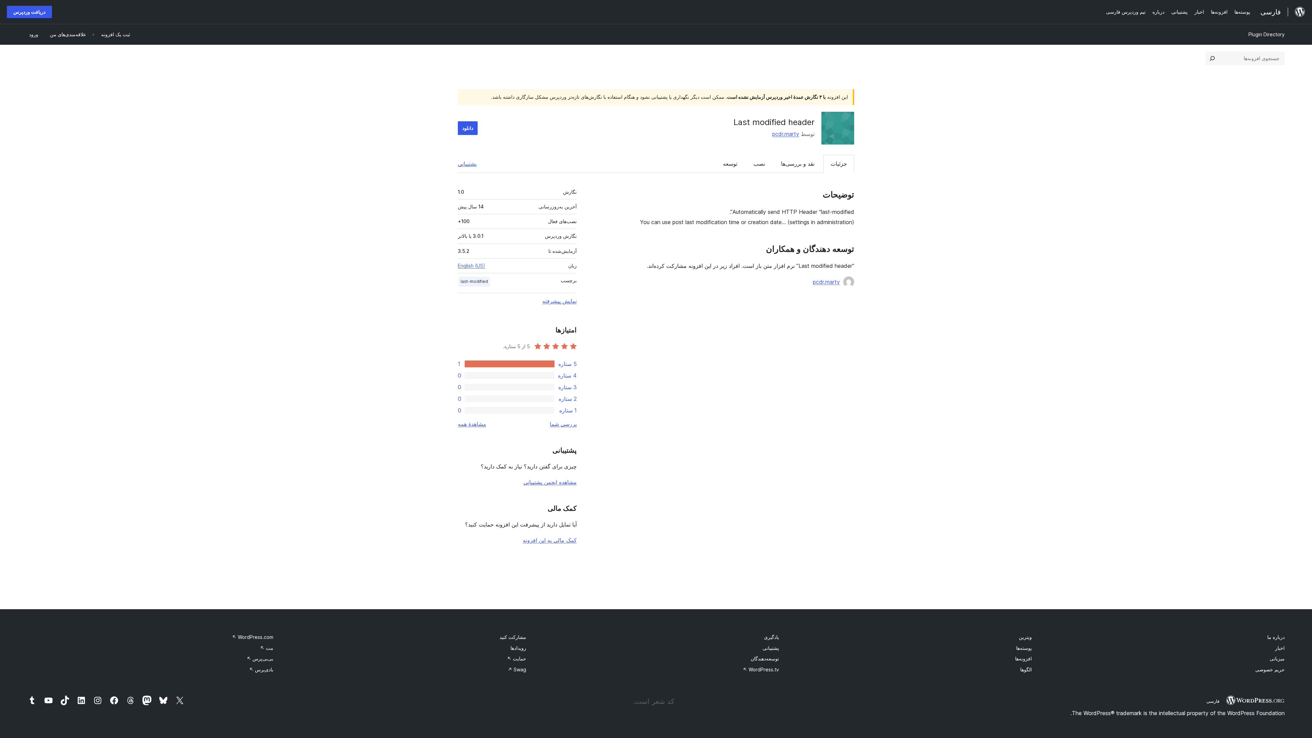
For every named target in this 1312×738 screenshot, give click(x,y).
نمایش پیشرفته (559, 301)
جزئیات (839, 163)
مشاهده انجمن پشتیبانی (550, 482)
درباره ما (1276, 637)
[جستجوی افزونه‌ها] (1212, 58)
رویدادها (518, 648)
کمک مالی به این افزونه (550, 540)
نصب (759, 163)
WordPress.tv (761, 669)
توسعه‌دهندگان (765, 658)
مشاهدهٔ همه (472, 424)
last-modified (474, 281)
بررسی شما (563, 424)
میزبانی (1277, 658)
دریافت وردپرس (29, 12)
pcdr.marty (785, 134)
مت (266, 648)
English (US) (471, 266)
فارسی (1212, 701)
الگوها (1026, 669)
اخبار (1280, 648)
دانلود (467, 128)
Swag (517, 669)
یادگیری (771, 637)
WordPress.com (252, 637)
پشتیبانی (467, 163)
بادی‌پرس (261, 669)
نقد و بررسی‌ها (798, 163)
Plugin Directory (1266, 34)
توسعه (730, 163)
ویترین (1025, 637)
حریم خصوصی (1270, 669)
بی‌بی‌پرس (260, 658)
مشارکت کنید (513, 637)
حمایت (516, 658)
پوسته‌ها (1024, 648)
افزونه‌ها (1023, 658)
